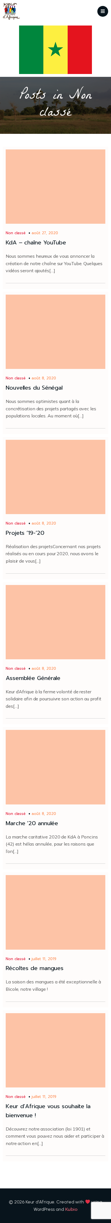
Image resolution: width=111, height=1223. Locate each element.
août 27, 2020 (45, 233)
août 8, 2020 (44, 378)
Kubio (71, 1209)
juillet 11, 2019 (44, 959)
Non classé (16, 233)
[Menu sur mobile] (102, 11)
